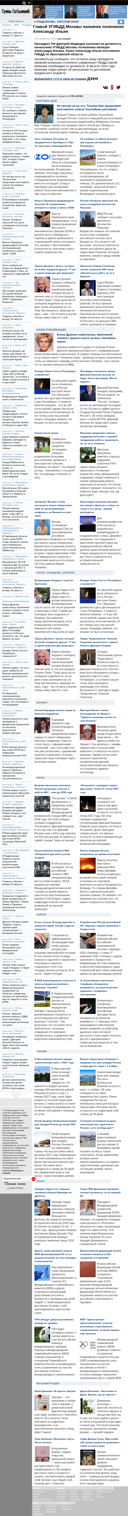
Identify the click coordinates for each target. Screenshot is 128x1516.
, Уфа (14, 262)
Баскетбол (51, 1506)
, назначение (18, 942)
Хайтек (41, 914)
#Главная (6, 25)
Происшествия (104, 1491)
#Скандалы (26, 25)
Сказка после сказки (46, 433)
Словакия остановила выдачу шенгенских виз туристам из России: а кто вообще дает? (98, 1124)
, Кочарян (14, 434)
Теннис (37, 1512)
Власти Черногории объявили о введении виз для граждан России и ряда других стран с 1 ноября (100, 1062)
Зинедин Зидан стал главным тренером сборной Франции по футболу (53, 1192)
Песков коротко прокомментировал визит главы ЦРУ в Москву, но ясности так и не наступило (15, 514)
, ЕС (12, 1056)
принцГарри (21, 388)
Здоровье (74, 1499)
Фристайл (51, 1512)
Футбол (37, 1506)
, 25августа (20, 584)
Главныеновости (10, 311)
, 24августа (20, 878)
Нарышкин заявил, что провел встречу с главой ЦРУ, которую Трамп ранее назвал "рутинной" (15, 159)
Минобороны (21, 482)
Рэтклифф (20, 622)
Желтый (74, 1497)
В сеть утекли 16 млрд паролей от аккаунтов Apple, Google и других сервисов (55, 926)
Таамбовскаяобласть (12, 528)
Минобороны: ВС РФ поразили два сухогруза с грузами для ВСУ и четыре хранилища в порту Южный (15, 568)
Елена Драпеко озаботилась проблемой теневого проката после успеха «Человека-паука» (15, 610)
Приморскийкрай (10, 237)
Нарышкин (20, 148)
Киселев (19, 1031)
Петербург (20, 105)
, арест (13, 44)
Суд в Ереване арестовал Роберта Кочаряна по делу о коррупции (118, 10)
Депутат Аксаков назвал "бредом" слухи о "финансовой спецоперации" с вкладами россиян (15, 927)
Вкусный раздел (48, 1383)
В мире (37, 1494)
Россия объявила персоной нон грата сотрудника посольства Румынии (99, 204)
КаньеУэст (20, 645)
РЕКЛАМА (22, 1184)
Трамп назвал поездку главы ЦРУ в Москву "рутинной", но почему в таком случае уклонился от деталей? (15, 377)
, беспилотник (22, 830)
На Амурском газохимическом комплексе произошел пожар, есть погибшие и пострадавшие (15, 699)
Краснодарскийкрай (11, 827)
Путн (17, 939)
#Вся (16, 25)
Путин (18, 979)
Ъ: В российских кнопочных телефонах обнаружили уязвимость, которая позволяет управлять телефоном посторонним (99, 987)
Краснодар (20, 1074)
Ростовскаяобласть (11, 741)
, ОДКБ (14, 1010)
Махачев (19, 62)
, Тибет (25, 125)
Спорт (40, 1181)
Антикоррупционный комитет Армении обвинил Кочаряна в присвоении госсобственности (13, 773)
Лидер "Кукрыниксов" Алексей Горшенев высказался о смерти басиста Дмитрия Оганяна (99, 642)
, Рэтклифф (7, 84)
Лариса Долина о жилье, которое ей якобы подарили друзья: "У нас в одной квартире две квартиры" (55, 269)
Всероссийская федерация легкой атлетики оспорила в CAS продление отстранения (100, 1254)
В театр (60, 1499)
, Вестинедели (15, 1033)
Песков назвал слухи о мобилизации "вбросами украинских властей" (16, 793)
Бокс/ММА (38, 1514)
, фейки (14, 408)
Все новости (39, 1491)
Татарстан (66, 1506)
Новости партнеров (43, 1499)
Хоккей (37, 1509)
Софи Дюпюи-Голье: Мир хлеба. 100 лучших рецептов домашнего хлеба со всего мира (100, 1442)
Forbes (18, 171)
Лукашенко (20, 890)
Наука (40, 777)
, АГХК (22, 688)
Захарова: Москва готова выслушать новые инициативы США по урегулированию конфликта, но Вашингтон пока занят (53, 509)
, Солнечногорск (10, 853)
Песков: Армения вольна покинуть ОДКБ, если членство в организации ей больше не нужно (15, 1019)
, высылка (18, 216)
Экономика (62, 1494)
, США (24, 365)
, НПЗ (23, 741)
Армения (19, 41)
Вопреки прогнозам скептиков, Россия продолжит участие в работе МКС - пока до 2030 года (53, 789)
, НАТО (25, 82)
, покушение (14, 196)
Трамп (18, 365)
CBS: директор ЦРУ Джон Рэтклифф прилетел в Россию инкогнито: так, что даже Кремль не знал (15, 633)
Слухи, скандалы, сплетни (55, 572)
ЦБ (16, 283)
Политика (61, 1491)
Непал (18, 125)
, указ (20, 982)
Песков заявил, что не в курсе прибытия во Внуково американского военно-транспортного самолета (15, 673)
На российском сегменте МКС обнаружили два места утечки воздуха (52, 854)
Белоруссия (66, 1509)
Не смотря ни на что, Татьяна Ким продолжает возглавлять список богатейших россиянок (16, 182)
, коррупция (16, 764)
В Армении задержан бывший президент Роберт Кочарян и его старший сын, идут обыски (14, 813)
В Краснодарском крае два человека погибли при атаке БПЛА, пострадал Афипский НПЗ (15, 839)
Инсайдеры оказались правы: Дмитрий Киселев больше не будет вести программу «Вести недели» (15, 1042)
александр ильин (67, 21)
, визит (15, 150)
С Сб (63, 39)
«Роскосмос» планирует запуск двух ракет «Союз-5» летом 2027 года (99, 789)
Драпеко (19, 596)
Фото (36, 1497)
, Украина (20, 485)
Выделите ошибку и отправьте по (60, 96)
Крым (17, 345)
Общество (87, 1491)
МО (16, 850)
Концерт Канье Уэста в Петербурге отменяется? (15, 653)
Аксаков (19, 916)
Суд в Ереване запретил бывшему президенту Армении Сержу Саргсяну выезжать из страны (15, 442)
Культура (61, 1497)
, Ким (24, 171)
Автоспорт (51, 1509)
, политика (20, 787)
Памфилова (20, 405)
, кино (26, 596)
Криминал (87, 1494)
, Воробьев (24, 850)
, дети (23, 345)
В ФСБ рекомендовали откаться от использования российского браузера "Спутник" (55, 984)
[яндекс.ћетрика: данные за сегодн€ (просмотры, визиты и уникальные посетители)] (15, 1188)
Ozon (17, 260)
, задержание (16, 804)
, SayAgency (21, 647)
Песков (18, 82)
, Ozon (13, 962)
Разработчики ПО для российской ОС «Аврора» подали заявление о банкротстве (100, 926)
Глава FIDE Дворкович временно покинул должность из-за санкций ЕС (100, 1192)
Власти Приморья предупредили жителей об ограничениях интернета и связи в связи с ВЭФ (15, 248)
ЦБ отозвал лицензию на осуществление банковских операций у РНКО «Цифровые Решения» (15, 296)
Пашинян (19, 1054)
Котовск (19, 454)
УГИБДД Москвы (45, 21)
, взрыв (17, 107)
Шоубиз (41, 702)
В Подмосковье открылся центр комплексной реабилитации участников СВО (11, 862)
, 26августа (20, 313)
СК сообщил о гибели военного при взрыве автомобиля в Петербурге (99, 142)
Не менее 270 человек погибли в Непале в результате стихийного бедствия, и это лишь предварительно (14, 136)
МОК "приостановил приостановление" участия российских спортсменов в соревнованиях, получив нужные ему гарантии (100, 1326)
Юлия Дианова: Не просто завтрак (55, 1391)
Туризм (41, 1051)
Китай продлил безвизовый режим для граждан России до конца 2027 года (55, 1124)
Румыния (19, 214)
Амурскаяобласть (10, 688)
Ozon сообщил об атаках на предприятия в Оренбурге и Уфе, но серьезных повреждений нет (16, 271)
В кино (73, 1491)
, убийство (16, 64)
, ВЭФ (21, 237)
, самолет (12, 624)
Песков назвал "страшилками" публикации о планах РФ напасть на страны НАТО (14, 93)
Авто (99, 1494)
